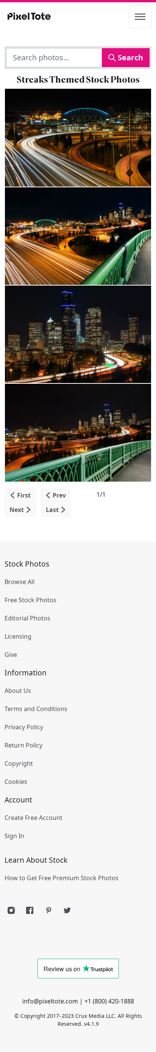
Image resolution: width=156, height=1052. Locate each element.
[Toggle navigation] (140, 16)
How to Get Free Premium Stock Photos (62, 878)
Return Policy (23, 745)
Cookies (16, 781)
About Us (18, 690)
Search (129, 57)
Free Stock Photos (30, 600)
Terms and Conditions (36, 709)
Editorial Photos (27, 618)
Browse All (19, 582)
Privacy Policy (24, 727)
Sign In (14, 836)
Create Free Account (33, 817)
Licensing (18, 636)
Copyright (19, 763)
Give (11, 654)
